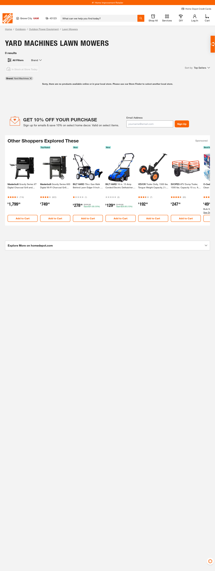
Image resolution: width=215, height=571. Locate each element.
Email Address (134, 117)
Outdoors (20, 29)
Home (8, 29)
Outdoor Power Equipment (44, 29)
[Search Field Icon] (140, 18)
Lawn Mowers (70, 29)
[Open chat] (213, 44)
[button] (197, 68)
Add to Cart (23, 218)
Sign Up (182, 123)
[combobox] (99, 18)
